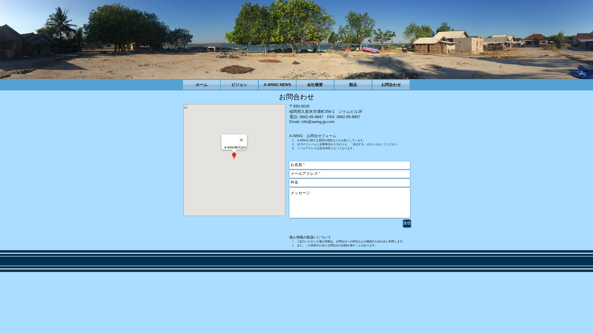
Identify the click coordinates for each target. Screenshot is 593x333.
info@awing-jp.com (317, 122)
